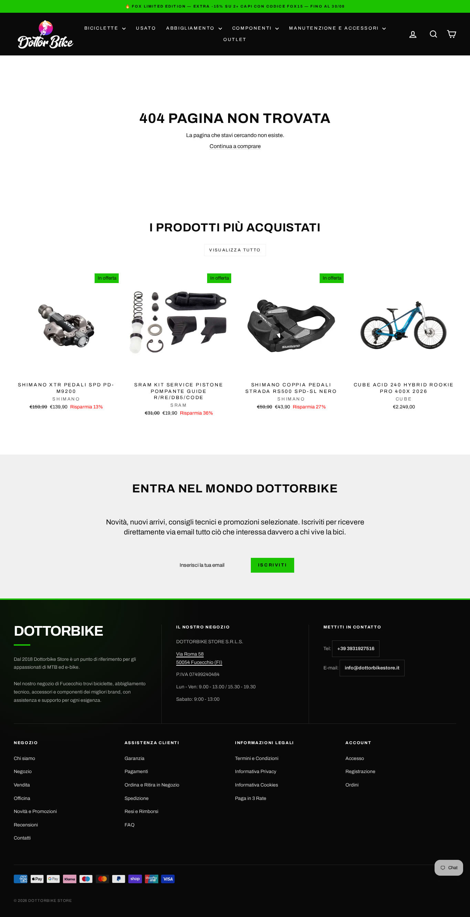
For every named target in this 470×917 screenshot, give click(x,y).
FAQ (130, 824)
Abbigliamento (191, 28)
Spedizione (137, 798)
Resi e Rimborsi (141, 811)
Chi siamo (24, 758)
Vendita (22, 785)
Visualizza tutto (234, 250)
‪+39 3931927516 (355, 648)
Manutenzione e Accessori (335, 28)
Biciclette (102, 28)
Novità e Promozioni (35, 811)
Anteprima (66, 371)
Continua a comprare (235, 146)
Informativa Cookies (256, 785)
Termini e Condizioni (256, 758)
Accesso (354, 758)
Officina (22, 798)
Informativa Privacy (255, 771)
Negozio (23, 771)
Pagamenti (136, 771)
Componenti (253, 28)
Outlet (235, 39)
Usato (146, 28)
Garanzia (135, 758)
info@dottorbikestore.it (372, 667)
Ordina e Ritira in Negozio (152, 785)
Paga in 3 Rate (250, 798)
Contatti (22, 838)
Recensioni (26, 824)
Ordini (352, 785)
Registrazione (360, 771)
